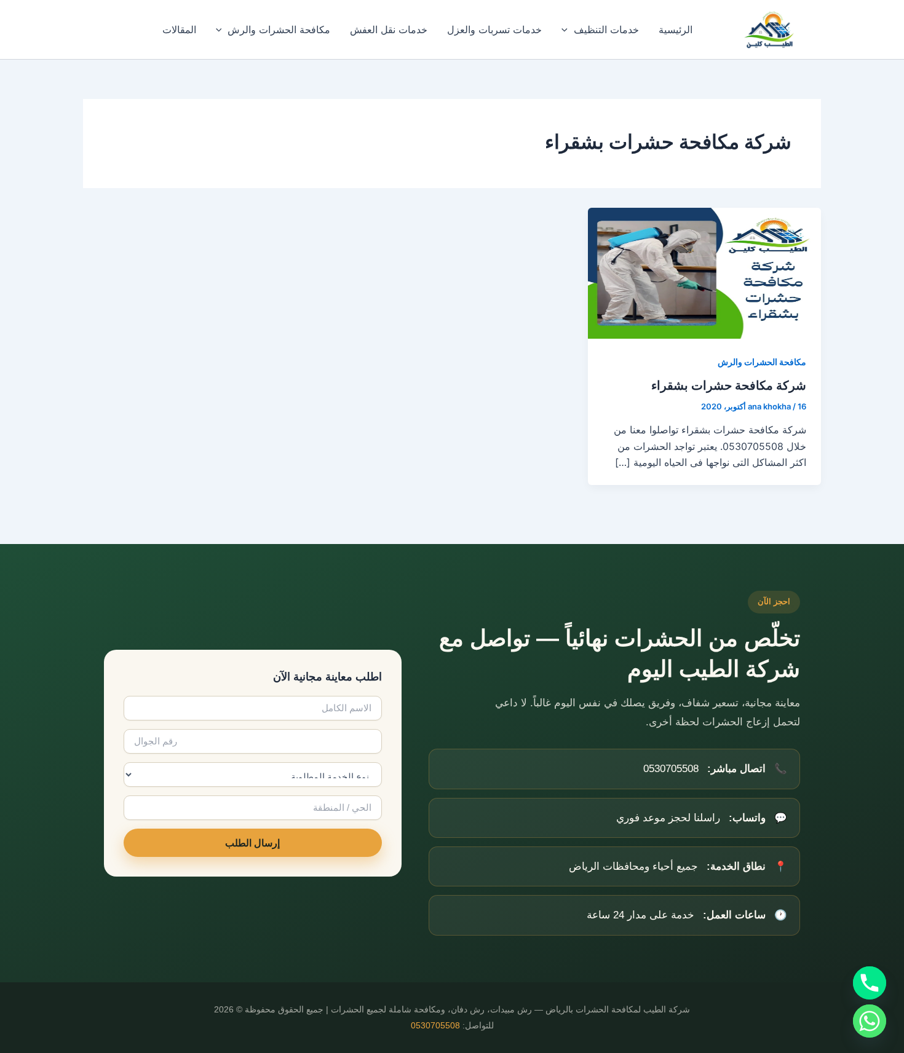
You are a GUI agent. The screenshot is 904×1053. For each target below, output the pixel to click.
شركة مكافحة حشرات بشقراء (728, 385)
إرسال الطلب (252, 842)
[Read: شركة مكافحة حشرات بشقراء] (704, 272)
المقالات (179, 29)
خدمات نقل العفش (388, 29)
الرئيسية (675, 29)
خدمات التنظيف (606, 29)
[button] (567, 29)
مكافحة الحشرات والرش (279, 29)
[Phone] (869, 983)
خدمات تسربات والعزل (494, 29)
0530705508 (435, 1025)
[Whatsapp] (869, 1021)
